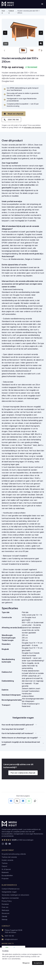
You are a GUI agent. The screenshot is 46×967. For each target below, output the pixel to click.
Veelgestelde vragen (9, 892)
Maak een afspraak (15, 114)
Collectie (11, 12)
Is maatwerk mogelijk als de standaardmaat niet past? (21, 743)
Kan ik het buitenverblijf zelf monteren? (17, 733)
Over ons (5, 907)
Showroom (5, 913)
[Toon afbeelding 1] (23, 50)
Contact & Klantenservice (10, 889)
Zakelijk (4, 916)
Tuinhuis (4, 863)
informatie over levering (32, 127)
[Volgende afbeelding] (41, 33)
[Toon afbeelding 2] (32, 50)
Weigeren (26, 963)
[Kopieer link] (35, 801)
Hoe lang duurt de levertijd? (13, 729)
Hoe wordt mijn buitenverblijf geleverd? (18, 725)
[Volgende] (41, 50)
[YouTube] (10, 844)
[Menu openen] (42, 4)
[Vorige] (4, 50)
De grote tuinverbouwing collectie (14, 854)
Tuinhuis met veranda (9, 857)
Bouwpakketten (7, 875)
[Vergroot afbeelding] (41, 43)
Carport (4, 866)
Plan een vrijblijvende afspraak (23, 773)
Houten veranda (7, 860)
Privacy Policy (7, 901)
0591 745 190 (13, 120)
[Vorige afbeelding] (5, 33)
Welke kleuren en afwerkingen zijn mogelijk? (20, 738)
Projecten (5, 878)
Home (3, 12)
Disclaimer (5, 904)
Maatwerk (5, 872)
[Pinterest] (6, 844)
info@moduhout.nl (11, 939)
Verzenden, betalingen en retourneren (15, 895)
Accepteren (38, 963)
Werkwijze (5, 910)
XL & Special (6, 869)
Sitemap (4, 919)
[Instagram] (3, 844)
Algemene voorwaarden (10, 898)
